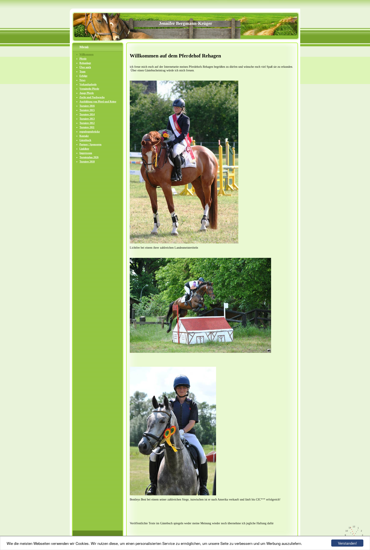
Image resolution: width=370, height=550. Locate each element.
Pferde (83, 58)
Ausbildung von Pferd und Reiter (97, 101)
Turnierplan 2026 (88, 157)
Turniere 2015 (87, 110)
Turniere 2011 (86, 127)
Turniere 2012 (87, 123)
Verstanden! (347, 543)
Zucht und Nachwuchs (92, 97)
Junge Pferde (86, 93)
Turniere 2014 (87, 114)
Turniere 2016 (87, 105)
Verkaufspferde (88, 84)
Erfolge (83, 75)
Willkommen (86, 54)
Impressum (85, 153)
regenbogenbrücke (89, 131)
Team (82, 71)
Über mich (85, 67)
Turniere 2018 (87, 161)
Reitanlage (85, 63)
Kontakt (84, 135)
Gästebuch (85, 140)
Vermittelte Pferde (89, 88)
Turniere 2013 (87, 118)
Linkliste (84, 148)
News (82, 80)
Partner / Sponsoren (90, 144)
